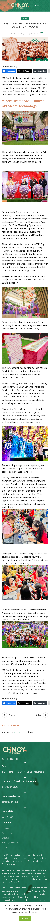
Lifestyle (5, 837)
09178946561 (8, 816)
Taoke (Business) (10, 842)
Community (7, 833)
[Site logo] (20, 5)
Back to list (25, 715)
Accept (25, 918)
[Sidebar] (3, 280)
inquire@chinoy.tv (10, 786)
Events (25, 18)
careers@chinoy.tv (10, 801)
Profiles (5, 828)
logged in (18, 732)
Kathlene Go (13, 33)
